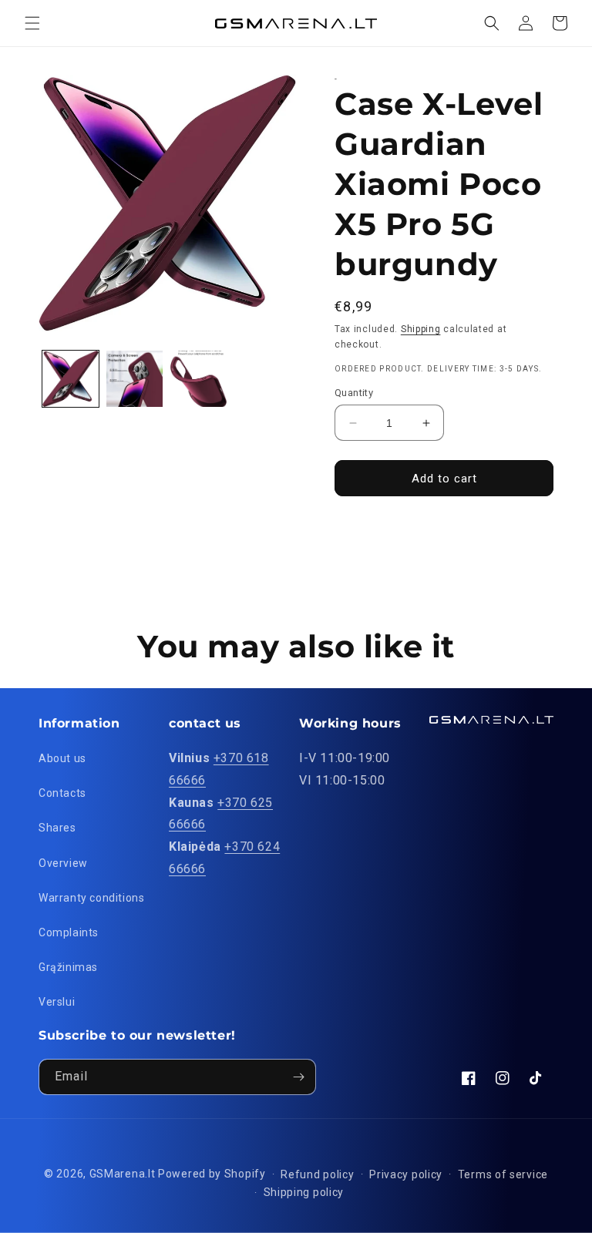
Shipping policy (304, 1192)
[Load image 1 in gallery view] (70, 379)
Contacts (62, 793)
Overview (63, 863)
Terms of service (503, 1174)
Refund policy (317, 1174)
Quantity (354, 392)
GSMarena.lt (122, 1173)
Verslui (57, 1002)
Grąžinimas (68, 967)
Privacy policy (405, 1174)
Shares (57, 827)
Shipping (421, 329)
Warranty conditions (91, 898)
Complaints (69, 932)
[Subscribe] (298, 1077)
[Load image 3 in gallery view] (198, 379)
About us (62, 758)
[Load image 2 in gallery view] (134, 379)
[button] (32, 23)
